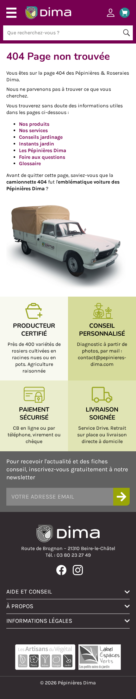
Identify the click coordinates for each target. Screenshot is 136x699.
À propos (19, 606)
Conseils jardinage (41, 137)
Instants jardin (36, 144)
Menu (11, 13)
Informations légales (39, 620)
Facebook (61, 570)
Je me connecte (111, 13)
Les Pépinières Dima (42, 150)
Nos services (33, 130)
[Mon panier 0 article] (122, 13)
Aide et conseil (29, 591)
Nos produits (34, 124)
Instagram (78, 570)
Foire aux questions (42, 157)
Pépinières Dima (48, 12)
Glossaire (30, 163)
